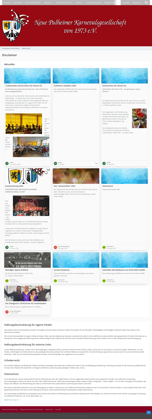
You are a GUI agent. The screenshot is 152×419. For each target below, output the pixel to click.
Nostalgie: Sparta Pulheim (16, 270)
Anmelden (126, 3)
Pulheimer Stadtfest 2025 (65, 86)
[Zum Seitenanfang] (148, 412)
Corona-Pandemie (62, 270)
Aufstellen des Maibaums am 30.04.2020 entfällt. (123, 270)
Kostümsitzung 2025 (14, 186)
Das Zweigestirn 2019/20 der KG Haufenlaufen (25, 303)
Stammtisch (107, 186)
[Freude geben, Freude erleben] (76, 25)
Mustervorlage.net (13, 400)
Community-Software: (76, 416)
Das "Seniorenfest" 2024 (64, 186)
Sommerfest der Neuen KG (114, 86)
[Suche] (146, 2)
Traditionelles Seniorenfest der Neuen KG (23, 86)
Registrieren (137, 3)
